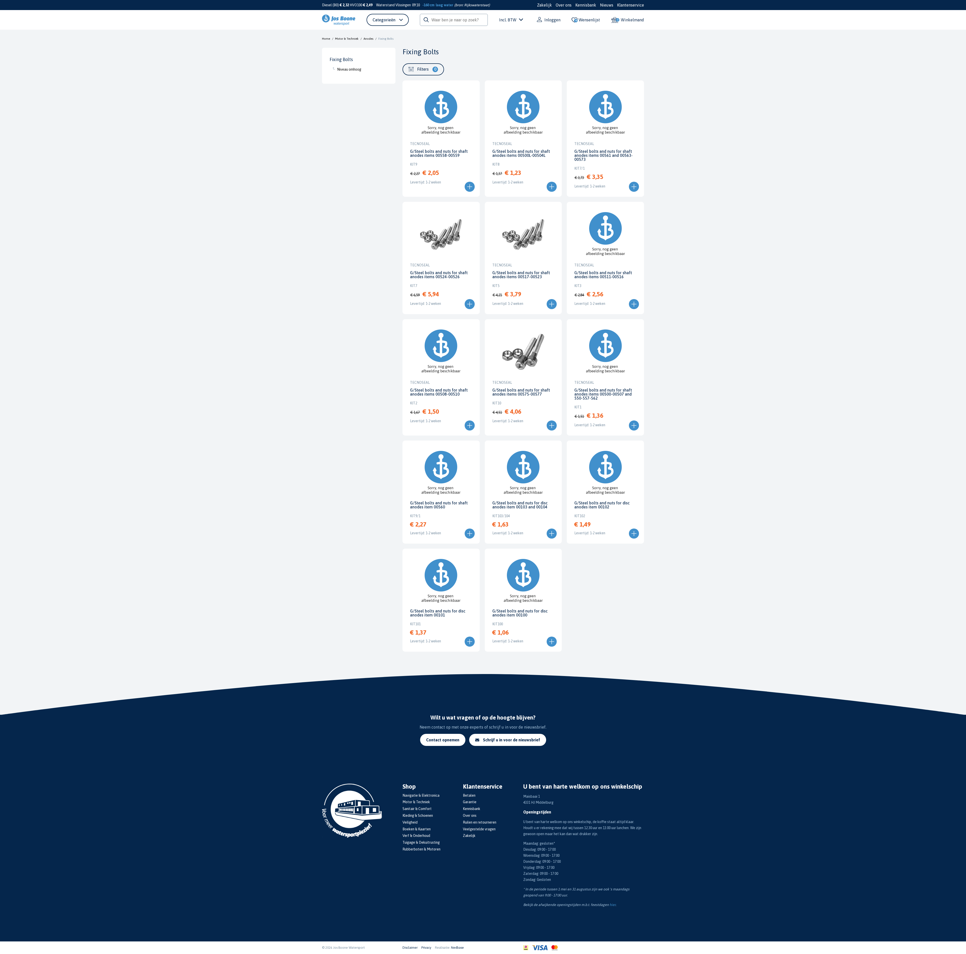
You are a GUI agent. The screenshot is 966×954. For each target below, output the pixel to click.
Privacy (426, 947)
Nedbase (457, 947)
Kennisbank (585, 5)
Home (326, 38)
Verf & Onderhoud (416, 836)
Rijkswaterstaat (476, 5)
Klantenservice (630, 5)
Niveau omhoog (349, 69)
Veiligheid (410, 822)
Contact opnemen (442, 740)
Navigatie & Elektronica (421, 795)
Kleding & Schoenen (418, 816)
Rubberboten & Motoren (421, 849)
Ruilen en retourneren (479, 822)
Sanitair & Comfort (417, 809)
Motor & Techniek (346, 38)
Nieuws (606, 5)
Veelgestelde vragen (479, 829)
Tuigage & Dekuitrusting (421, 842)
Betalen (469, 795)
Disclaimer (410, 947)
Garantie (469, 802)
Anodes (368, 38)
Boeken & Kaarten (417, 829)
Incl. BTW (507, 20)
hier (613, 905)
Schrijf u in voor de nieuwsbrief (511, 740)
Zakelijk (544, 5)
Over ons (564, 5)
